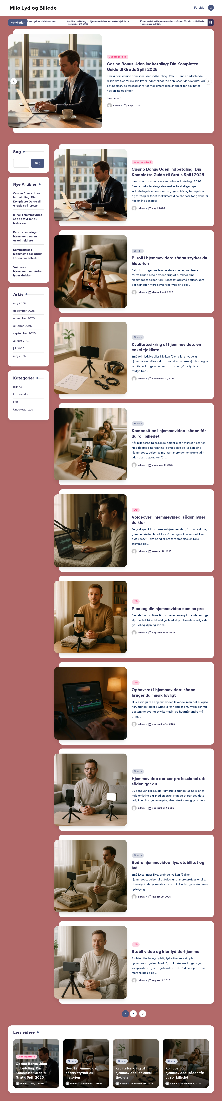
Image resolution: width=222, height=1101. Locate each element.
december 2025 (24, 310)
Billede (113, 62)
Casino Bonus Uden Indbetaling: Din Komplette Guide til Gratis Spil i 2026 (27, 199)
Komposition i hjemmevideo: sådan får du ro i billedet (115, 21)
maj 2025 (19, 356)
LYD (136, 510)
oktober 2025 (22, 325)
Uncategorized (142, 162)
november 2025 (24, 318)
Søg (17, 151)
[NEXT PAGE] (142, 1013)
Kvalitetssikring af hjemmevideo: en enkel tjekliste (40, 21)
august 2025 (21, 341)
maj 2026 (19, 303)
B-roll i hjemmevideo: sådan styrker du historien (154, 69)
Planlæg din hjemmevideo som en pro (168, 608)
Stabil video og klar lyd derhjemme (165, 951)
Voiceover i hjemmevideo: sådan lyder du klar (187, 21)
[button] (114, 93)
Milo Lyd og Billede (33, 8)
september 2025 (24, 333)
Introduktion (21, 394)
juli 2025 (19, 348)
